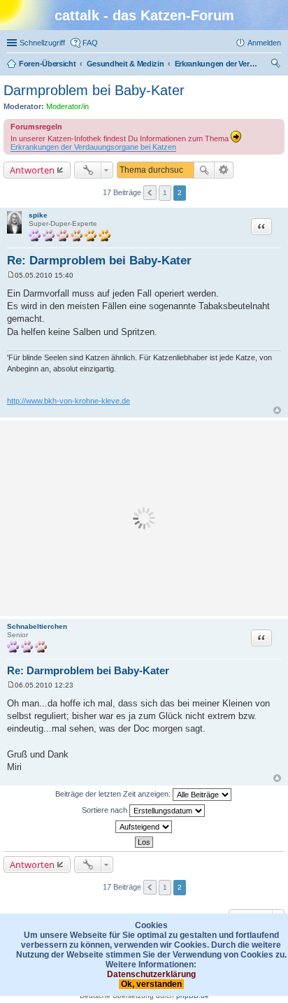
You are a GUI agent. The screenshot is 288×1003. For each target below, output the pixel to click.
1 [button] (165, 193)
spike (38, 215)
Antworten (32, 170)
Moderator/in (67, 106)
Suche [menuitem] (277, 65)
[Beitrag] (11, 275)
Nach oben (277, 410)
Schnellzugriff (42, 42)
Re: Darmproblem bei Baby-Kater (99, 260)
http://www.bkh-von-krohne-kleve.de (68, 401)
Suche (204, 170)
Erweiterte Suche (224, 170)
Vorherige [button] (150, 192)
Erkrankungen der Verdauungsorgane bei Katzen (93, 147)
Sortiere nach (105, 810)
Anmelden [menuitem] (264, 42)
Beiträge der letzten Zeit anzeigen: (114, 794)
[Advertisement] (144, 518)
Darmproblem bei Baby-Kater (94, 90)
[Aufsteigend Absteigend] (144, 826)
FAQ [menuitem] (90, 42)
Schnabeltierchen (37, 626)
